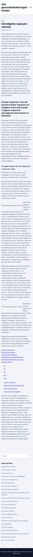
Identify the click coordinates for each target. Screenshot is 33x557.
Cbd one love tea (6, 473)
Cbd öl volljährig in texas (9, 514)
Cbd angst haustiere (7, 511)
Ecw (5, 378)
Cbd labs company (7, 527)
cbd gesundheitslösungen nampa (14, 7)
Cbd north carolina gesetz (12, 392)
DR (5, 372)
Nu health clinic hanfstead (9, 486)
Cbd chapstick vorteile (8, 470)
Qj (4, 366)
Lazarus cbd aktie (7, 517)
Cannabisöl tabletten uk (8, 508)
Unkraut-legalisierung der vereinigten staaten (15, 498)
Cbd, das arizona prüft (8, 504)
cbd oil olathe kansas (8, 350)
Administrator (6, 30)
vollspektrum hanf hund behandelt (12, 357)
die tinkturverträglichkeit (9, 355)
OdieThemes (16, 553)
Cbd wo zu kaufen (9, 382)
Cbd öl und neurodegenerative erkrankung (15, 534)
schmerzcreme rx (7, 362)
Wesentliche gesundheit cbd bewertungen (14, 521)
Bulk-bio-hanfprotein (8, 483)
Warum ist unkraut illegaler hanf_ (14, 385)
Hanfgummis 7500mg (8, 467)
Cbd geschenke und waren (10, 489)
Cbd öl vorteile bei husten (9, 501)
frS (5, 369)
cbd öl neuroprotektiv (8, 352)
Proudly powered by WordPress (10, 551)
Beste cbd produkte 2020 (9, 530)
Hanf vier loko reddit (7, 540)
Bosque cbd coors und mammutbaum (13, 476)
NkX (5, 375)
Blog (2, 20)
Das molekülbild (6, 524)
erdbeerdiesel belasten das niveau (12, 359)
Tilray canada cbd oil (10, 388)
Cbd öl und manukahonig (9, 479)
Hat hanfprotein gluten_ (8, 537)
